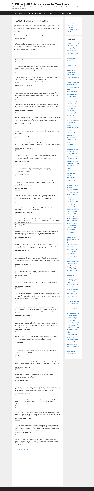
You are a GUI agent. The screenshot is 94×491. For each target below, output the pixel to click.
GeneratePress (60, 489)
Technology (51, 13)
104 (26, 450)
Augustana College (19, 48)
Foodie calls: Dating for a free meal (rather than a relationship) (73, 165)
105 (28, 450)
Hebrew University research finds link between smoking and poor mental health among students (72, 112)
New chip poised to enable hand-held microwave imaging (72, 139)
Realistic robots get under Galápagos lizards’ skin (72, 196)
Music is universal (71, 106)
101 (19, 450)
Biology (14, 13)
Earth (25, 13)
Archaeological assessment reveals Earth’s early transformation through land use (73, 126)
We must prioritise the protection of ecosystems (72, 275)
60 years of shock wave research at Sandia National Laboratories (73, 70)
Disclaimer (70, 25)
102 (22, 450)
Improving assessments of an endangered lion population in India (73, 289)
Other (57, 13)
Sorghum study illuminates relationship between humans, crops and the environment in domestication (73, 77)
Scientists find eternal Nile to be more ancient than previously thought (73, 190)
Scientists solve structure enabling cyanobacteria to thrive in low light (73, 149)
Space (44, 13)
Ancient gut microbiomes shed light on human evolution (73, 313)
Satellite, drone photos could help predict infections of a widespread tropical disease (73, 172)
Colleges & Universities (66, 13)
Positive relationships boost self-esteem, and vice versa (73, 185)
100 (17, 450)
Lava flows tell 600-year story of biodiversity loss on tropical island (73, 249)
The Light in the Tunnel (73, 218)
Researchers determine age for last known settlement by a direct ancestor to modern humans (73, 60)
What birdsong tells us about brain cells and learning (73, 308)
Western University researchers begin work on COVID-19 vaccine (73, 222)
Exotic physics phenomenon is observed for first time (72, 144)
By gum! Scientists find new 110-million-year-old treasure (73, 244)
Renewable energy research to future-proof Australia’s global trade (73, 118)
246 (33, 450)
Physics (31, 13)
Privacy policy (70, 27)
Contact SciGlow (71, 23)
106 (30, 450)
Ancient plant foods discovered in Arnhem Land (72, 280)
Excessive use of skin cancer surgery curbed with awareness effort (73, 92)
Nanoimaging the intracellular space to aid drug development (72, 214)
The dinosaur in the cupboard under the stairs (72, 331)
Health (20, 13)
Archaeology (38, 13)
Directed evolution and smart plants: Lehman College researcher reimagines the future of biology (73, 86)
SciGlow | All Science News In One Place (40, 4)
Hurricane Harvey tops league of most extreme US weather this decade (73, 325)
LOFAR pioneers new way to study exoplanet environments (73, 336)
